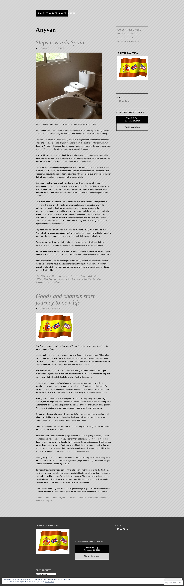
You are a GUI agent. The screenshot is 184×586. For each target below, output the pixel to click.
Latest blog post (65, 276)
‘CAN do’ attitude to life (129, 30)
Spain (58, 282)
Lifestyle (93, 276)
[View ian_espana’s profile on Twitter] (123, 101)
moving (97, 279)
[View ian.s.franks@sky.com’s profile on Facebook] (120, 101)
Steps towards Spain (60, 42)
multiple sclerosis (44, 282)
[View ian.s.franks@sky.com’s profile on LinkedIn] (129, 101)
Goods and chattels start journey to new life (65, 299)
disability (87, 279)
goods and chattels (97, 498)
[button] (132, 68)
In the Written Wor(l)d (128, 42)
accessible (65, 279)
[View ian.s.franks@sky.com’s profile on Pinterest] (126, 101)
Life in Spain (80, 276)
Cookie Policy (49, 582)
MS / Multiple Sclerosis (47, 279)
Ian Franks (42, 48)
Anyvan (76, 279)
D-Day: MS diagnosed (127, 34)
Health (51, 276)
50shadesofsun (57, 13)
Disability (41, 276)
